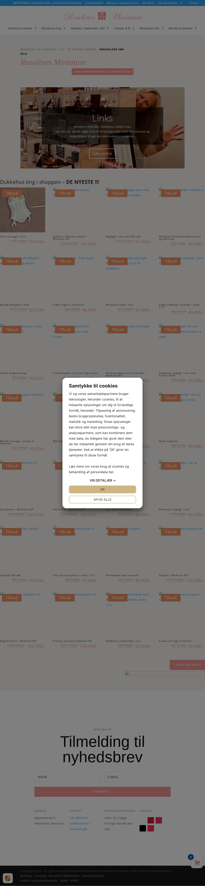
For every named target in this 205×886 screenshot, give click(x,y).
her (111, 472)
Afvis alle (103, 499)
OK (102, 489)
